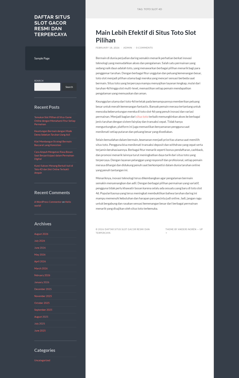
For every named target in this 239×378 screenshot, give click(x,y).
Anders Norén (187, 229)
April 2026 (40, 261)
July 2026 (39, 240)
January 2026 (41, 282)
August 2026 (41, 233)
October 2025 (42, 302)
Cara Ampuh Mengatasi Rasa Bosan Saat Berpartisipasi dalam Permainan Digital (54, 155)
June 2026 (40, 247)
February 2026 (42, 275)
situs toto (142, 116)
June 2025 (40, 330)
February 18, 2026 (108, 47)
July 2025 (39, 323)
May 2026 (40, 254)
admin (127, 47)
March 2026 (41, 268)
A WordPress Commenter (48, 201)
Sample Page (42, 58)
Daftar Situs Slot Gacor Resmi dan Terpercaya (52, 25)
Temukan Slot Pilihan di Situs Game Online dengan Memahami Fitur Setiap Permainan (54, 121)
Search (39, 80)
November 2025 (43, 296)
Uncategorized (42, 360)
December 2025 (43, 289)
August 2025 (41, 316)
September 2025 (43, 309)
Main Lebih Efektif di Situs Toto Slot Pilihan (146, 36)
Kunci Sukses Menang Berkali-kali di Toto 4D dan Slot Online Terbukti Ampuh (53, 169)
